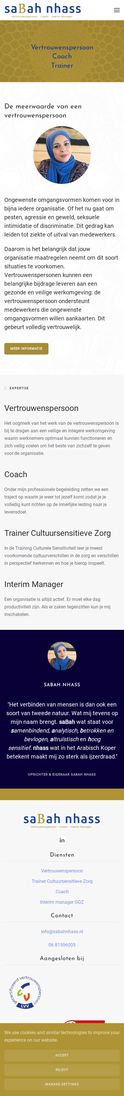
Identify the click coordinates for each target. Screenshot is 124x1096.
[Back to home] (43, 10)
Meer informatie (26, 348)
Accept (62, 1055)
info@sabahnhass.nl (62, 931)
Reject (62, 1070)
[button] (117, 10)
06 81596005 (62, 945)
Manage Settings (62, 1084)
